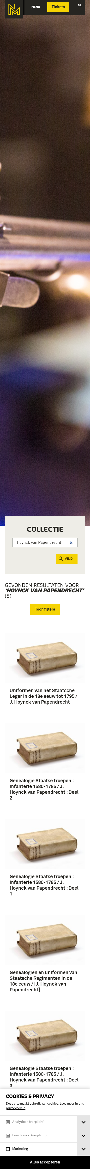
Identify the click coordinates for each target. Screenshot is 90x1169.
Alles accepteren (45, 1162)
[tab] (83, 1122)
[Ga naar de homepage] (14, 9)
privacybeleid (15, 1108)
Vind (69, 559)
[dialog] (45, 1129)
